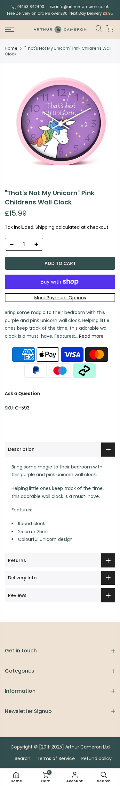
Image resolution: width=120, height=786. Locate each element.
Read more (91, 336)
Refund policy (96, 758)
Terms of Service (56, 758)
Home (11, 48)
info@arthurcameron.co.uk (82, 6)
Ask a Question (22, 393)
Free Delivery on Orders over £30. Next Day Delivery (60, 13)
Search (22, 758)
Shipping (45, 227)
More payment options (60, 297)
